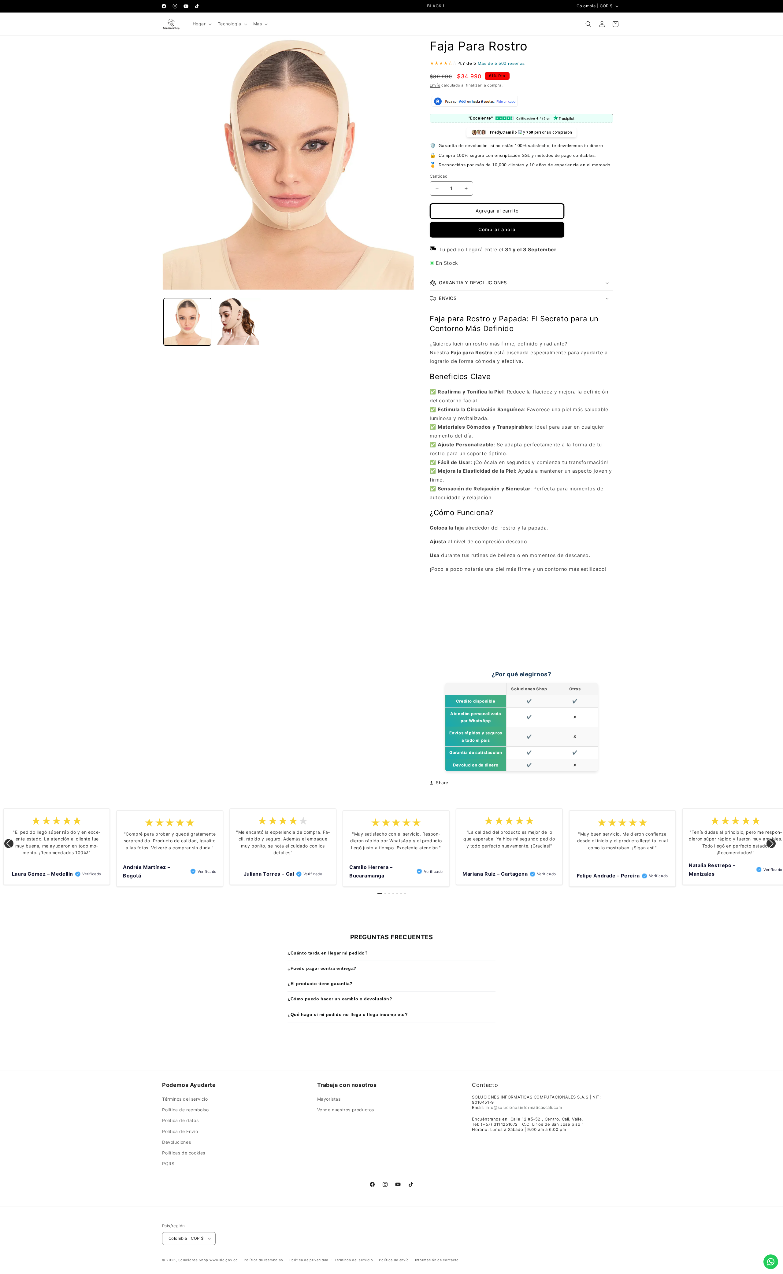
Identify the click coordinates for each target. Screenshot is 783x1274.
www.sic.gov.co (224, 1260)
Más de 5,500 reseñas (501, 63)
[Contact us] (770, 1261)
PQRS (168, 1163)
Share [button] (442, 782)
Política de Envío (180, 1131)
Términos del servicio (185, 1099)
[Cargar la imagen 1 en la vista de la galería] (187, 321)
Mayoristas (329, 1099)
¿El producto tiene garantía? (320, 983)
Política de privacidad (308, 1260)
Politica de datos (180, 1120)
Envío (435, 85)
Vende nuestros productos (345, 1109)
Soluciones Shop (193, 1260)
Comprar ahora (497, 229)
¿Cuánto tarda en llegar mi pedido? (328, 953)
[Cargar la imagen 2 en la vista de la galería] (238, 321)
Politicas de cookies (183, 1152)
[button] (201, 23)
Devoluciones (176, 1142)
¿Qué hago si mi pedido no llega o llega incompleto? (348, 1014)
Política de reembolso (185, 1109)
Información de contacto (437, 1260)
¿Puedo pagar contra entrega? (322, 968)
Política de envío (394, 1260)
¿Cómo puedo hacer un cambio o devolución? (340, 998)
